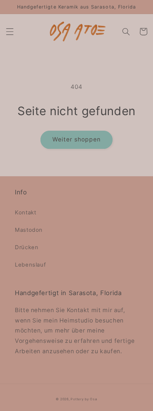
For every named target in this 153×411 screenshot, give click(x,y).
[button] (9, 31)
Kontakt (25, 212)
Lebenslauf (30, 264)
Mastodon (29, 230)
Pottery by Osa (84, 399)
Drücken (26, 247)
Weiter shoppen (76, 139)
